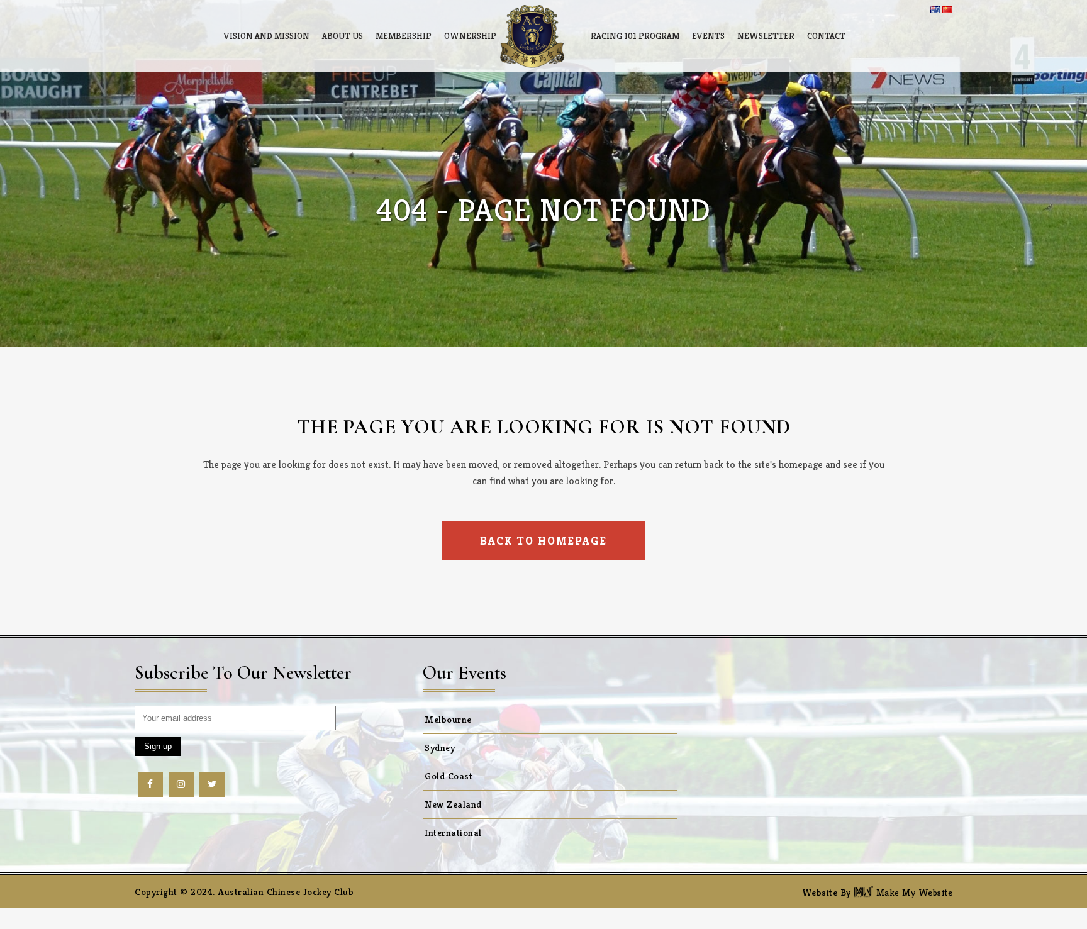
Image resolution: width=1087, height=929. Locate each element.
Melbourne (448, 719)
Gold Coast (448, 776)
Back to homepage (543, 540)
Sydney (440, 748)
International (453, 832)
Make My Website (912, 892)
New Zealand (453, 804)
